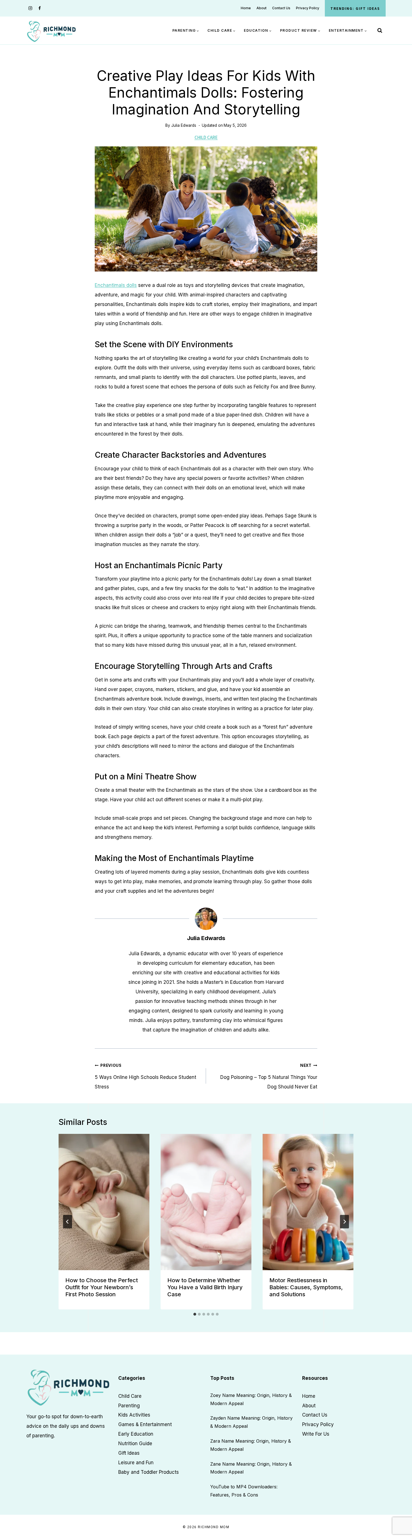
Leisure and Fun (136, 1462)
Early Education (135, 1434)
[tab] (194, 1314)
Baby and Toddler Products (148, 1472)
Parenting (129, 1405)
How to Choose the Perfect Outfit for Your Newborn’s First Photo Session (101, 1287)
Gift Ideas (129, 1453)
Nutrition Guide (135, 1443)
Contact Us (281, 8)
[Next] (344, 1221)
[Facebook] (40, 8)
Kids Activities (134, 1415)
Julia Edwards (183, 125)
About (261, 8)
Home (246, 8)
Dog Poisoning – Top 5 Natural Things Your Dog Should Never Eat (268, 1076)
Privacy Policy (307, 8)
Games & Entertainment (145, 1424)
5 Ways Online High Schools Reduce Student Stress (145, 1076)
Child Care (206, 137)
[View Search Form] (380, 30)
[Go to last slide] (67, 1221)
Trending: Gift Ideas (355, 8)
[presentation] (104, 1202)
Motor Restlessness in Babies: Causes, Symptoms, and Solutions (306, 1287)
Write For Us (315, 1434)
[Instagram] (30, 8)
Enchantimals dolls (116, 285)
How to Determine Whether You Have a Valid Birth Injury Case (205, 1287)
